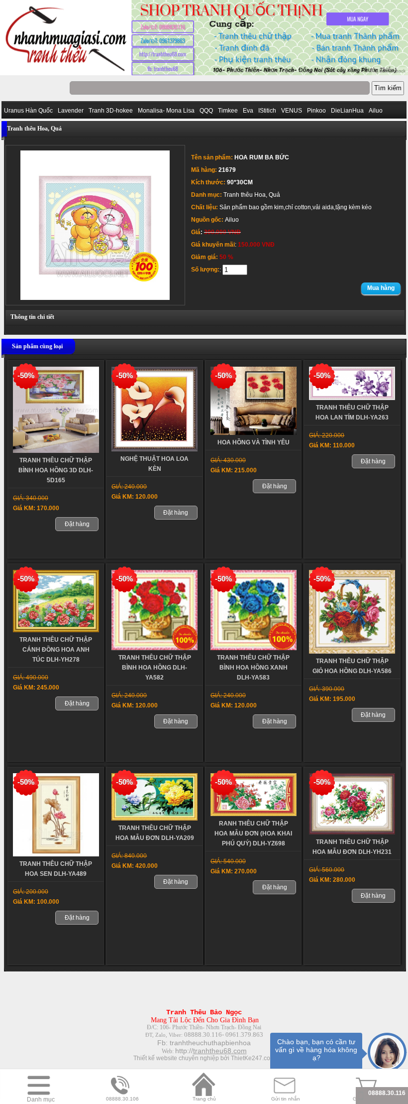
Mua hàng (381, 287)
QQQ (206, 110)
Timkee (228, 110)
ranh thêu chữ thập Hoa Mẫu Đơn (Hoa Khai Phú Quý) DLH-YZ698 (253, 833)
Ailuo (376, 110)
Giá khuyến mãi (213, 244)
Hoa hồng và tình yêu (253, 442)
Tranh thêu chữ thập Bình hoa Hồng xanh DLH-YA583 (253, 667)
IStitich (267, 110)
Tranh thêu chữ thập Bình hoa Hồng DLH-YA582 (154, 667)
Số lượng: (205, 269)
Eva (248, 110)
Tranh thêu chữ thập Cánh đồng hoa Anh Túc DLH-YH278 (55, 649)
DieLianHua (347, 110)
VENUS (291, 110)
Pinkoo (316, 110)
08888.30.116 (387, 1093)
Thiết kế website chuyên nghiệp (176, 1058)
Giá (196, 232)
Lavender (71, 110)
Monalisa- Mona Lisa (166, 110)
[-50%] (56, 450)
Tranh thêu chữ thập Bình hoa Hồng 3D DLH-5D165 (55, 470)
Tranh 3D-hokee (111, 110)
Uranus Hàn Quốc (28, 110)
